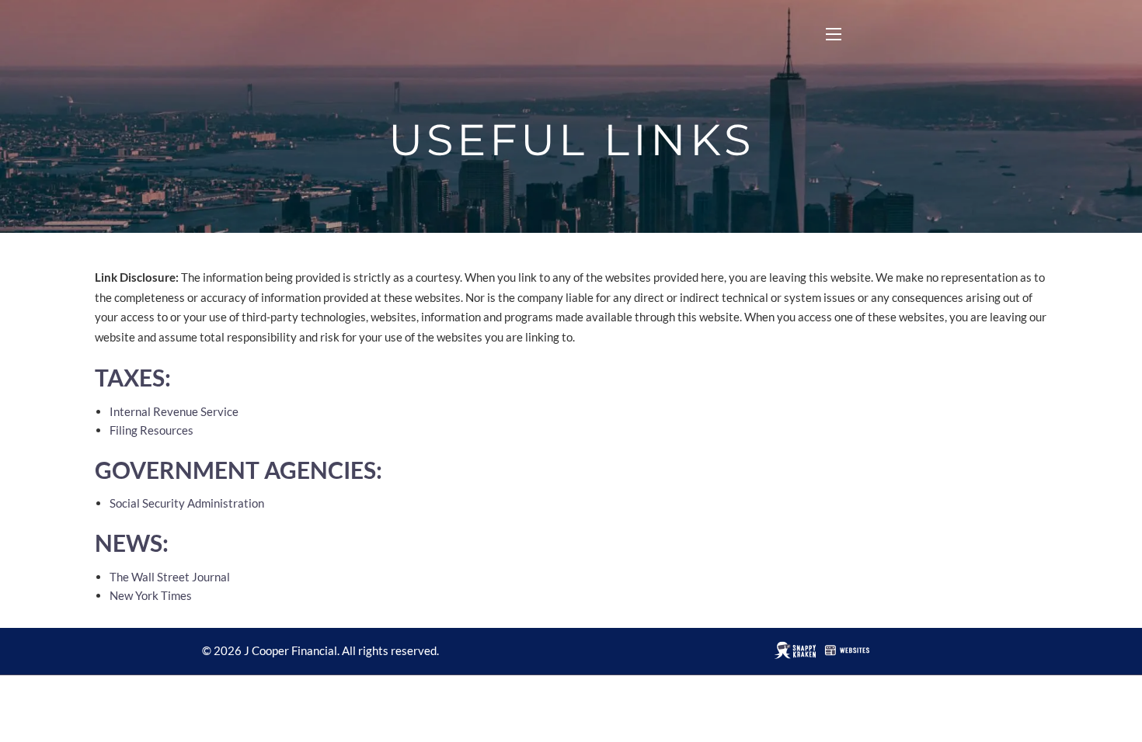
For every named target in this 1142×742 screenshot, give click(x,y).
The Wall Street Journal (170, 577)
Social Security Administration (187, 503)
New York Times (151, 595)
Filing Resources (151, 430)
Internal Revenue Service (174, 411)
